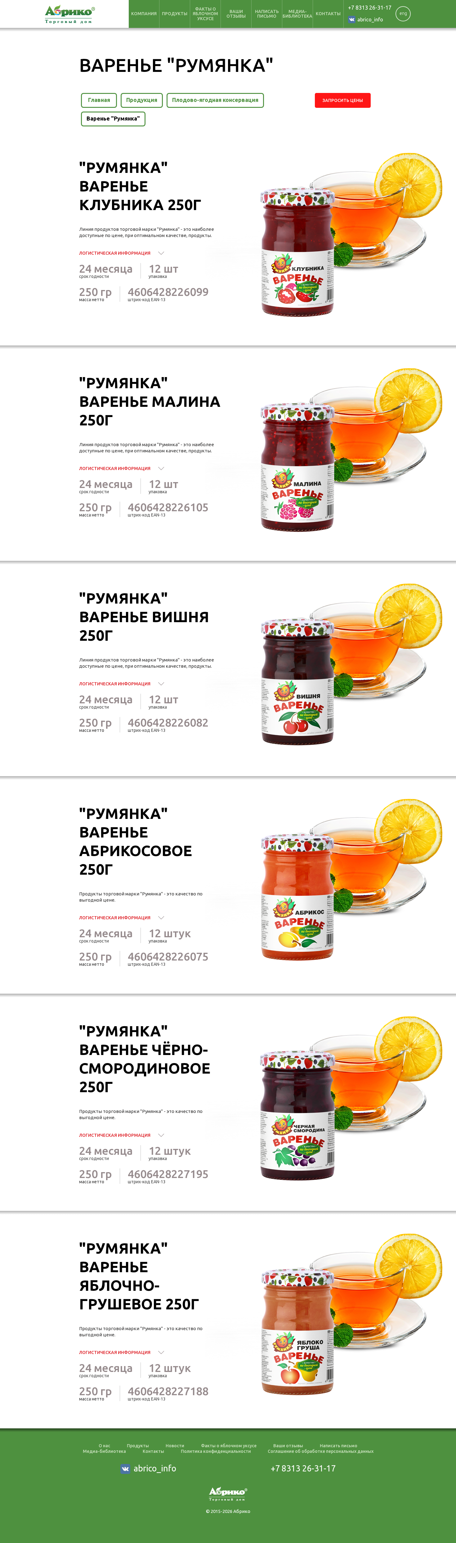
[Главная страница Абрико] (70, 14)
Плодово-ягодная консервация (215, 100)
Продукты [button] (174, 13)
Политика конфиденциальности (216, 1451)
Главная (99, 100)
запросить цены (343, 100)
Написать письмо (267, 14)
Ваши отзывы (236, 14)
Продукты (138, 1445)
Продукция (141, 100)
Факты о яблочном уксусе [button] (205, 14)
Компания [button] (144, 13)
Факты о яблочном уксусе (229, 1445)
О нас (104, 1445)
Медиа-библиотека (297, 14)
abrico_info (370, 19)
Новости (175, 1445)
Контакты (328, 13)
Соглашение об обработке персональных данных (320, 1451)
